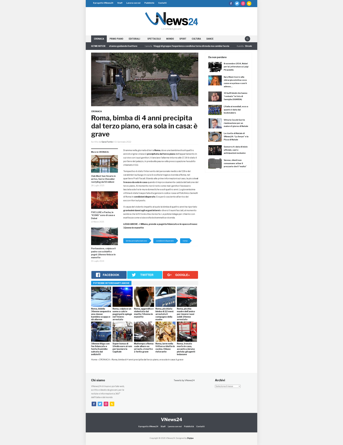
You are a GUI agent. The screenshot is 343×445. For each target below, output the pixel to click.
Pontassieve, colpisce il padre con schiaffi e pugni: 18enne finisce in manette (103, 253)
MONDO (170, 38)
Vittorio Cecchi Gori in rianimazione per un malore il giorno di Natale (236, 123)
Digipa (190, 438)
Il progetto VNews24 (103, 3)
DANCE (209, 38)
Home (94, 359)
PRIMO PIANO (116, 38)
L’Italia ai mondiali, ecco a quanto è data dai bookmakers (236, 109)
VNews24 (171, 419)
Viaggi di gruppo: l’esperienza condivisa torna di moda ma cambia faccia (178, 46)
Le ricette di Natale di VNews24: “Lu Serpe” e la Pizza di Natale (236, 136)
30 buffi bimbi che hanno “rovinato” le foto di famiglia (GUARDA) (235, 96)
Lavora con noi (133, 3)
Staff (119, 3)
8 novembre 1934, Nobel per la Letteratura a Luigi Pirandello (236, 66)
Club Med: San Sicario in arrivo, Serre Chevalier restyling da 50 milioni (103, 179)
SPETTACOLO (154, 38)
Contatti (162, 3)
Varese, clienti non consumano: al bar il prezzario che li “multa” (235, 163)
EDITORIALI (134, 38)
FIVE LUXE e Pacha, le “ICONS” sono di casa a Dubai (103, 215)
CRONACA (99, 38)
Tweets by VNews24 (184, 380)
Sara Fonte (107, 142)
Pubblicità (149, 3)
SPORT (182, 38)
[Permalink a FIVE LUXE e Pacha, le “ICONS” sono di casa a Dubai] (104, 201)
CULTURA (196, 38)
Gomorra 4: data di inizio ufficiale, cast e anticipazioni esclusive (236, 150)
